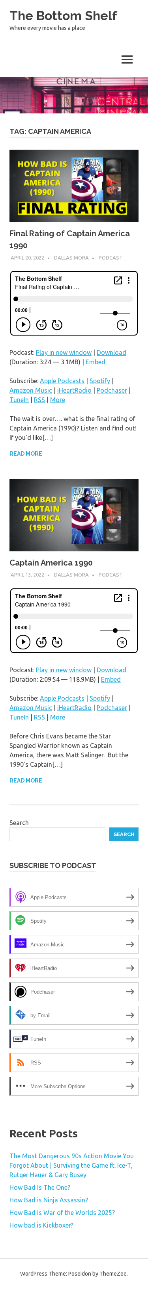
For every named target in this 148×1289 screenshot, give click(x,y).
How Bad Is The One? (39, 1187)
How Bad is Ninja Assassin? (48, 1200)
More (57, 399)
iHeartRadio (74, 390)
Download (111, 352)
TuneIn (19, 399)
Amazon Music (30, 390)
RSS (39, 399)
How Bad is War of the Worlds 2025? (62, 1212)
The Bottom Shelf (63, 15)
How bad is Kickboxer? (41, 1225)
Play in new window (64, 352)
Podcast (111, 257)
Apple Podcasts (62, 380)
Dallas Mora (71, 257)
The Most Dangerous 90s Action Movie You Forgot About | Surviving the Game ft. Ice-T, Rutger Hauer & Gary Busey (71, 1165)
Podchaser (112, 390)
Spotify (100, 380)
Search (19, 822)
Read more (25, 454)
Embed (95, 361)
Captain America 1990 (51, 563)
